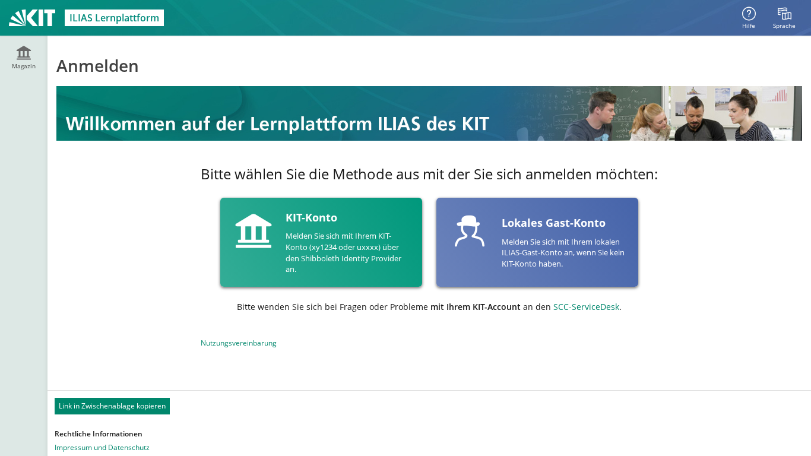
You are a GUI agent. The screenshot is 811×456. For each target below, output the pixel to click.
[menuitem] (784, 18)
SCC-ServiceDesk (586, 306)
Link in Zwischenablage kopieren (112, 406)
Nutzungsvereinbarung (239, 343)
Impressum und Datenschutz (102, 447)
